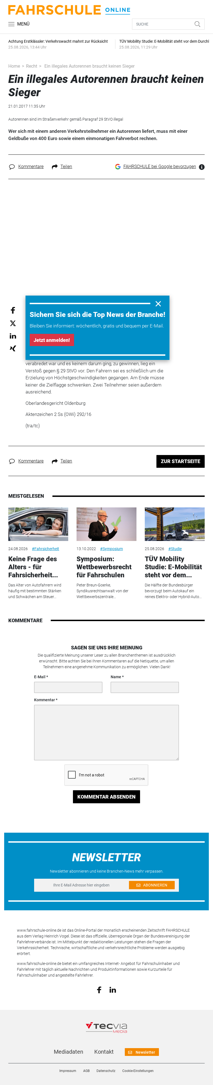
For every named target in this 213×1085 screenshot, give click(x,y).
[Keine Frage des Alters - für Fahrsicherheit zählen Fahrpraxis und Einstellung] (38, 524)
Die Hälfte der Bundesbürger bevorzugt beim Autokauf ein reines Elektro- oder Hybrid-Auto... (173, 591)
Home (14, 66)
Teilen (66, 166)
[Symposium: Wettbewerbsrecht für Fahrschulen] (106, 524)
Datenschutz (106, 1071)
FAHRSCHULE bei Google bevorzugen (159, 166)
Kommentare (31, 166)
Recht (31, 66)
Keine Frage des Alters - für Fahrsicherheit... (33, 567)
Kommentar (44, 700)
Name (116, 677)
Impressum (67, 1071)
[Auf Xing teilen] (13, 348)
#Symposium (111, 549)
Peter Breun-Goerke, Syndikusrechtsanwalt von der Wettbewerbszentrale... (102, 591)
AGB (86, 1071)
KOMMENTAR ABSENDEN (106, 797)
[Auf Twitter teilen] (13, 323)
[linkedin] (113, 989)
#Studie (175, 549)
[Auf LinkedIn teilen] (13, 336)
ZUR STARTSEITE (180, 461)
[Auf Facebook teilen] (13, 310)
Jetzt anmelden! (52, 340)
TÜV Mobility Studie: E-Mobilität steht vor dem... (173, 567)
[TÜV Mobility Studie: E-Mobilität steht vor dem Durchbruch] (175, 524)
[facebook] (99, 989)
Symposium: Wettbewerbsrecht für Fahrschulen (104, 567)
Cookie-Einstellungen (138, 1071)
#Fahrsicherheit (45, 549)
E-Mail (39, 677)
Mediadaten (68, 1051)
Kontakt (104, 1051)
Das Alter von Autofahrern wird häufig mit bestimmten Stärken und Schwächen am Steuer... (34, 591)
